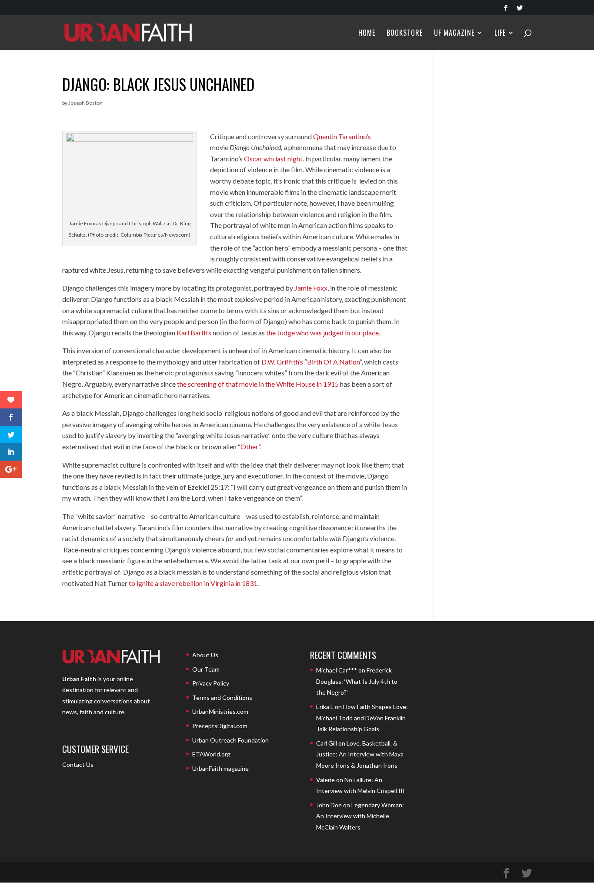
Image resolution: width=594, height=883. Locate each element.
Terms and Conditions (222, 697)
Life (500, 34)
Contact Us (77, 764)
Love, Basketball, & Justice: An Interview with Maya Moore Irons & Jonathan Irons (360, 754)
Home (366, 34)
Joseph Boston (85, 103)
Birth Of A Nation (333, 362)
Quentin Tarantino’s (342, 136)
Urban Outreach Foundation (230, 740)
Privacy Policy (210, 683)
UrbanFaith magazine (220, 768)
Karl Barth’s (194, 332)
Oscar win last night (273, 158)
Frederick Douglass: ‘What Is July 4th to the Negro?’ (356, 681)
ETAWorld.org (211, 754)
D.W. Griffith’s (282, 362)
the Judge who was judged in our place (322, 332)
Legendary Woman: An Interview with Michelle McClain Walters (360, 816)
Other (249, 446)
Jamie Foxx (310, 288)
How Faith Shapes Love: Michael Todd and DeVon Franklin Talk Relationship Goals (362, 717)
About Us (205, 655)
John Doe (329, 805)
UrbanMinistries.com (220, 711)
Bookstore (405, 34)
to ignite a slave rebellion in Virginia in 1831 (193, 583)
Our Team (206, 669)
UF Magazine (454, 34)
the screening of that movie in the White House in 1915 (258, 384)
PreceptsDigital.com (219, 725)
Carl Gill (326, 743)
